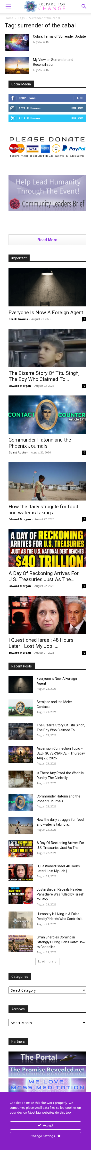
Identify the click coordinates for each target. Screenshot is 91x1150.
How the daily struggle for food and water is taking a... (43, 510)
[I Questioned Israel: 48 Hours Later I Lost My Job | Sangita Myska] (47, 615)
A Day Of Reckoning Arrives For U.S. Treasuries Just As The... (43, 576)
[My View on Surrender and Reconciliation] (17, 65)
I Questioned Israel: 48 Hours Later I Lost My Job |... (41, 643)
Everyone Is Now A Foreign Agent (45, 312)
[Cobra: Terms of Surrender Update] (17, 42)
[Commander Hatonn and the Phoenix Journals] (47, 414)
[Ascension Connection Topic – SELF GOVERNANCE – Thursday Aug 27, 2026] (20, 754)
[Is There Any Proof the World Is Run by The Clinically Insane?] (20, 779)
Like (80, 98)
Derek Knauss (18, 319)
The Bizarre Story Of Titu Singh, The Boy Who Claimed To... (43, 376)
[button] (84, 6)
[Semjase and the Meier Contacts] (20, 707)
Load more (45, 961)
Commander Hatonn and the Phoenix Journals (39, 443)
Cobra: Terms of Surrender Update (59, 36)
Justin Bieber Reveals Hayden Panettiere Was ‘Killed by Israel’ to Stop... (60, 894)
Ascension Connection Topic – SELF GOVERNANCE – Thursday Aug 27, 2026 (61, 753)
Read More (47, 240)
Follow (77, 108)
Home (9, 18)
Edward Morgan (19, 385)
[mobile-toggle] (8, 6)
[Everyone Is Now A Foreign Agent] (47, 287)
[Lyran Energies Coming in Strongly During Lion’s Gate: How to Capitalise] (20, 943)
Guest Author (18, 452)
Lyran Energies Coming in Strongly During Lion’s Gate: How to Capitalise (61, 942)
